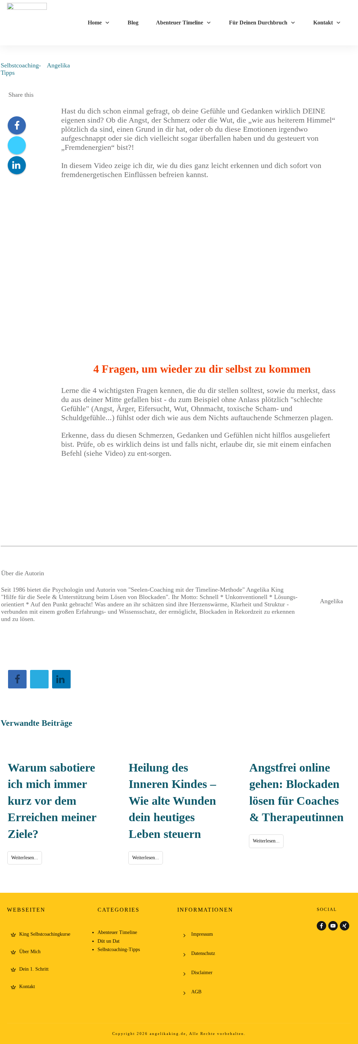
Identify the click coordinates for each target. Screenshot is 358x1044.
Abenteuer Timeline (117, 932)
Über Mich (30, 951)
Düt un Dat (109, 941)
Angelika (58, 65)
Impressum (202, 934)
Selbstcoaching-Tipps (119, 949)
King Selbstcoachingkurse (44, 934)
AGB (196, 991)
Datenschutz (203, 953)
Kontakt (27, 986)
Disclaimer (202, 972)
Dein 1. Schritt (34, 969)
